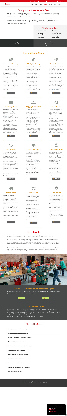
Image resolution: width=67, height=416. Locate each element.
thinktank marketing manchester (31, 381)
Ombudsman (52, 19)
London (37, 382)
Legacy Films (55, 30)
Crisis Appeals (56, 32)
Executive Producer (13, 235)
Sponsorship (55, 36)
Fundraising (40, 32)
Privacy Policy (40, 381)
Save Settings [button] (56, 414)
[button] (50, 409)
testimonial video (6, 116)
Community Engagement (42, 36)
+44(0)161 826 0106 (37, 316)
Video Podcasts (56, 37)
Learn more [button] (54, 408)
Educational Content (57, 33)
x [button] (65, 404)
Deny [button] (63, 414)
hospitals (14, 20)
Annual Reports (41, 37)
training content (55, 89)
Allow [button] (50, 414)
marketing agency (6, 68)
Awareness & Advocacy (42, 30)
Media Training (36, 160)
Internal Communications (58, 34)
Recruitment (40, 33)
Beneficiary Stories (41, 34)
